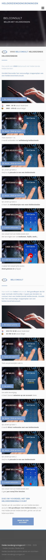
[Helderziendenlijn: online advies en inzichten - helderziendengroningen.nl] (42, 8)
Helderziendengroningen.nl (13, 545)
